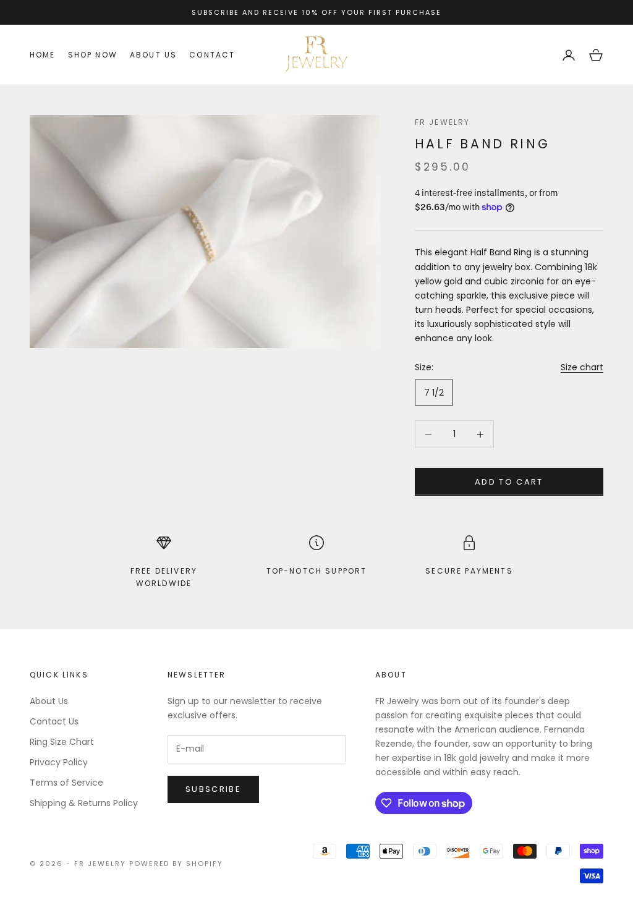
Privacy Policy (59, 762)
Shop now (92, 54)
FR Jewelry (442, 122)
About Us (49, 701)
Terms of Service (66, 782)
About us (153, 54)
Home (43, 54)
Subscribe (213, 789)
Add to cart (509, 482)
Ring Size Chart (62, 742)
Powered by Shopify (176, 863)
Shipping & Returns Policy (84, 803)
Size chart (582, 367)
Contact (212, 54)
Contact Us (54, 721)
